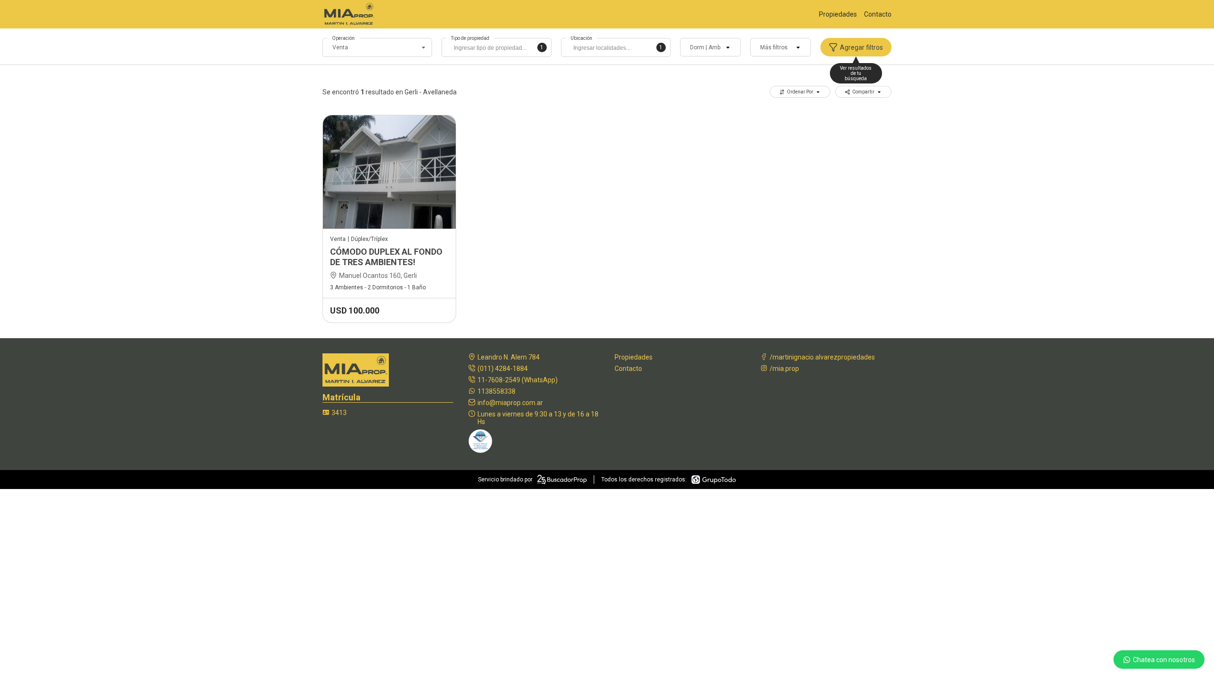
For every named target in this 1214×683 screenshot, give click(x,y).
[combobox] (496, 47)
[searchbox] (498, 49)
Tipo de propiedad (470, 38)
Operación (343, 38)
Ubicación (581, 38)
